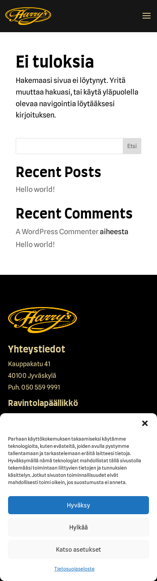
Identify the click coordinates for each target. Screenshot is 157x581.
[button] (145, 423)
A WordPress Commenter (57, 231)
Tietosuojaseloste (74, 569)
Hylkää (78, 527)
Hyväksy (78, 505)
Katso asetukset (78, 549)
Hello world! (35, 189)
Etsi (132, 146)
